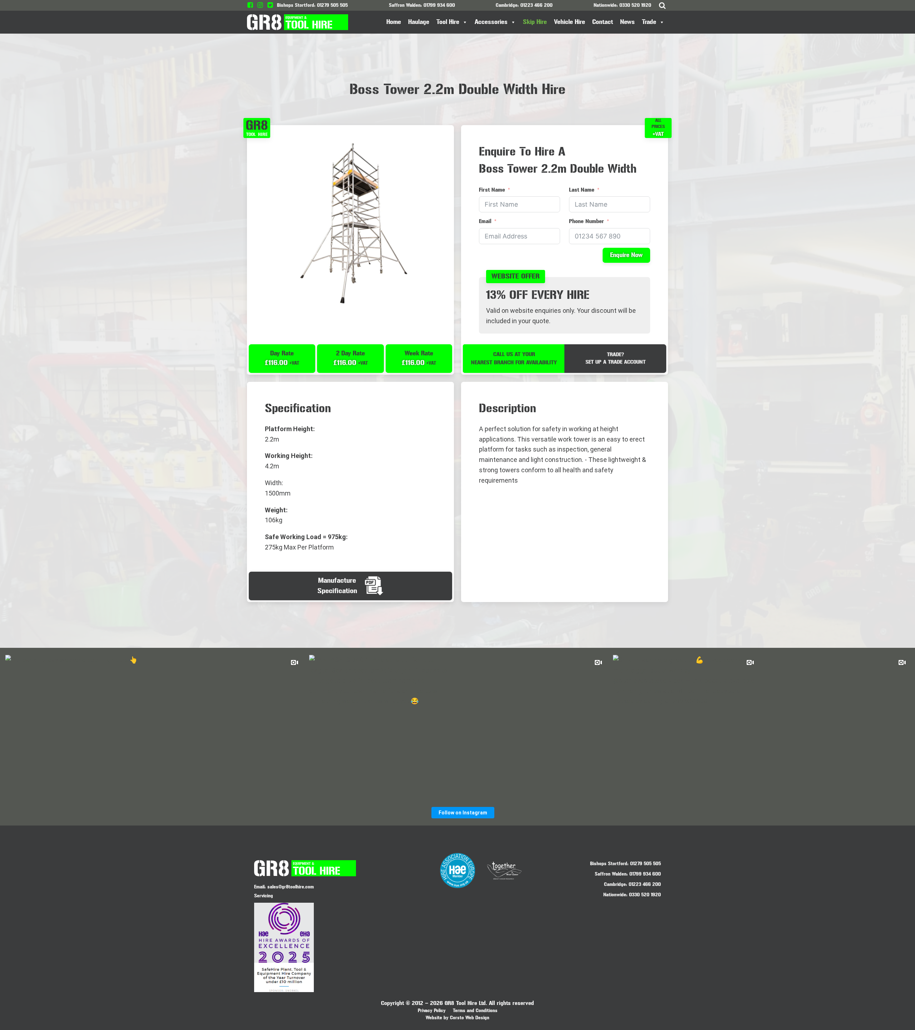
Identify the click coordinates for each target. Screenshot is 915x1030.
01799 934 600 (439, 5)
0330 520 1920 (635, 5)
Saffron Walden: (611, 874)
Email (485, 221)
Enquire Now (626, 255)
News (627, 22)
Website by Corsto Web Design (457, 1017)
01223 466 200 (536, 5)
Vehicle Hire (569, 22)
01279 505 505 (332, 5)
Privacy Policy (432, 1010)
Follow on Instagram (463, 812)
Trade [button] (649, 22)
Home (393, 22)
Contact (602, 22)
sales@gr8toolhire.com (290, 886)
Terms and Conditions (475, 1010)
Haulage (418, 22)
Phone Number (586, 221)
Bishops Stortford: (609, 863)
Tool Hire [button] (447, 22)
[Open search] (662, 5)
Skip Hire (535, 22)
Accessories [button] (491, 22)
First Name (492, 190)
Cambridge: (615, 884)
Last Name (581, 190)
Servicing (263, 895)
